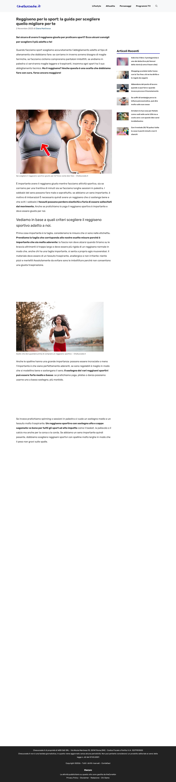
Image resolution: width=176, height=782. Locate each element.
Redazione (95, 778)
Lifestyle (96, 6)
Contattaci (106, 763)
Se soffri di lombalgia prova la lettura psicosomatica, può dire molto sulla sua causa (144, 101)
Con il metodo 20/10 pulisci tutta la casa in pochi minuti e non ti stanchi (145, 130)
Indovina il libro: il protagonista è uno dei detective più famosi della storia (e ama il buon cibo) (145, 61)
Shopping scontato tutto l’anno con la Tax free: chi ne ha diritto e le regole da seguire (145, 74)
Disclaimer (84, 778)
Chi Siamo (105, 778)
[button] (156, 6)
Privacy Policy (72, 778)
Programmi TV (143, 6)
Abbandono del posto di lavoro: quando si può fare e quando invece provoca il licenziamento (145, 87)
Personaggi (125, 6)
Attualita (110, 6)
